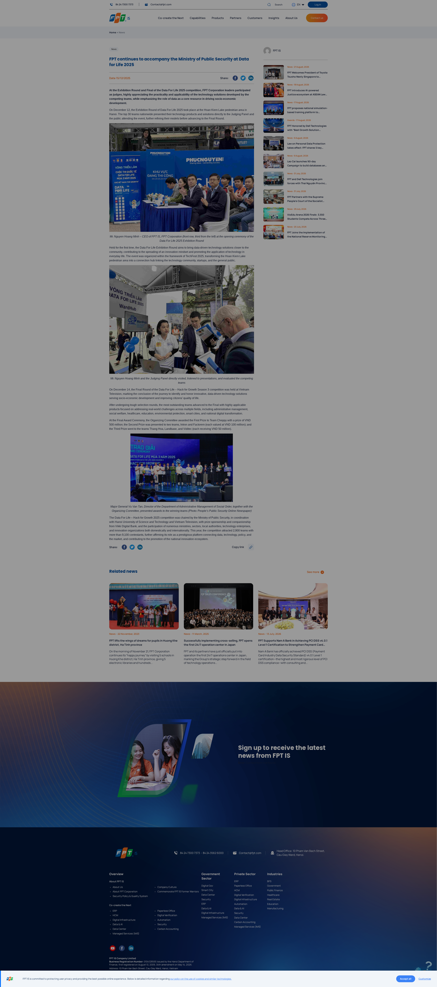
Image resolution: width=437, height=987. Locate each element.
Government (274, 885)
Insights (274, 18)
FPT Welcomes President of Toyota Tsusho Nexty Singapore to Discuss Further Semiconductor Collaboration (307, 75)
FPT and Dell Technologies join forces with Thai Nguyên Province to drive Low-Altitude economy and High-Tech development (306, 181)
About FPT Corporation (125, 891)
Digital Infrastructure (124, 919)
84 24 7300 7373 (124, 4)
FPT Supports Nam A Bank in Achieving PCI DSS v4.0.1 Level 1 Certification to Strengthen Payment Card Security (292, 643)
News (113, 49)
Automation (163, 919)
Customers (255, 18)
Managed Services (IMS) (126, 933)
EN (298, 4)
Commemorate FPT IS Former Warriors (178, 891)
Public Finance (275, 890)
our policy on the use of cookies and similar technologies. (201, 978)
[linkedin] (131, 948)
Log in (318, 4)
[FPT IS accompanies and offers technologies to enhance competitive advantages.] (119, 17)
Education (272, 904)
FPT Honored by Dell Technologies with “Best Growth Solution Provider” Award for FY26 (307, 128)
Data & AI (118, 924)
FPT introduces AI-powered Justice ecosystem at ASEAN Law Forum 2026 (306, 93)
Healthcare (273, 894)
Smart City (207, 890)
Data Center (119, 928)
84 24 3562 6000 (213, 853)
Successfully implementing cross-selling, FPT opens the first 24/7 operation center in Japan (218, 643)
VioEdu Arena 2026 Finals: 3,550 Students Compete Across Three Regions (306, 217)
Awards (291, 120)
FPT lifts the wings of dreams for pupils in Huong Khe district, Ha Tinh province (143, 643)
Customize (425, 978)
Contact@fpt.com (161, 4)
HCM (115, 915)
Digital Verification (167, 915)
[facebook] (121, 948)
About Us (291, 18)
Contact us (317, 17)
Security (162, 924)
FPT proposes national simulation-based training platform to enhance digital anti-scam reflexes (307, 110)
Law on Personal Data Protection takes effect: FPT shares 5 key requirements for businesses (306, 146)
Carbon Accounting (168, 928)
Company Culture (167, 887)
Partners (235, 18)
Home (112, 32)
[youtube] (112, 948)
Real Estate (273, 899)
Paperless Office (166, 910)
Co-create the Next (171, 18)
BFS (269, 881)
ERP (115, 910)
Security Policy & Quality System (130, 896)
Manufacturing (275, 908)
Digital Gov (207, 885)
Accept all (405, 978)
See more (313, 572)
